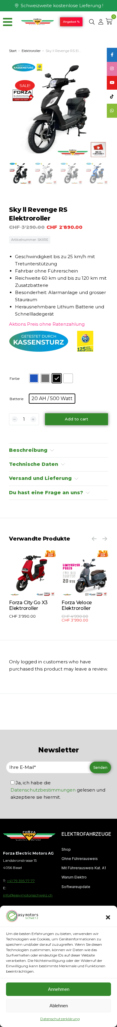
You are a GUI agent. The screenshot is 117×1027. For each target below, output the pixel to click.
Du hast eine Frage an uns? (46, 492)
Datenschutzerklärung (60, 1019)
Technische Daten (33, 464)
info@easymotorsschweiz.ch (27, 895)
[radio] (33, 378)
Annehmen (58, 989)
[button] (108, 917)
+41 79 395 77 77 (21, 880)
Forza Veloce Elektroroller (77, 605)
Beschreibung (28, 450)
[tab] (58, 450)
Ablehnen (59, 1005)
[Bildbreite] (32, 573)
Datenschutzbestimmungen (43, 790)
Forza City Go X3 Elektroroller (28, 605)
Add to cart (76, 419)
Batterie (16, 399)
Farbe (15, 378)
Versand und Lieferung (40, 478)
